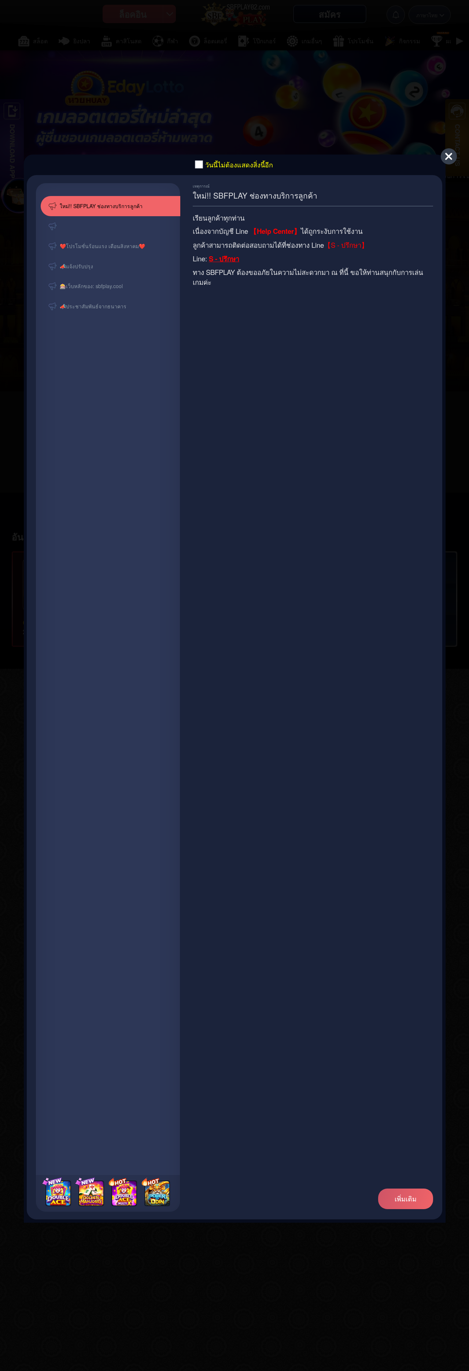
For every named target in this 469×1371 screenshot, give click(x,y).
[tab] (110, 206)
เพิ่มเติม (406, 1198)
